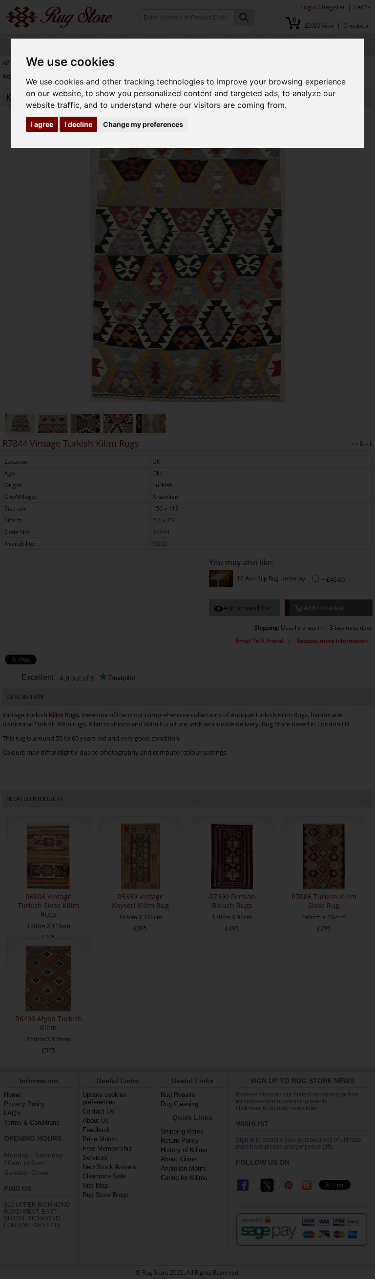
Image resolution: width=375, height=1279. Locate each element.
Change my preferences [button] (143, 124)
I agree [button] (42, 124)
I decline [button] (78, 124)
